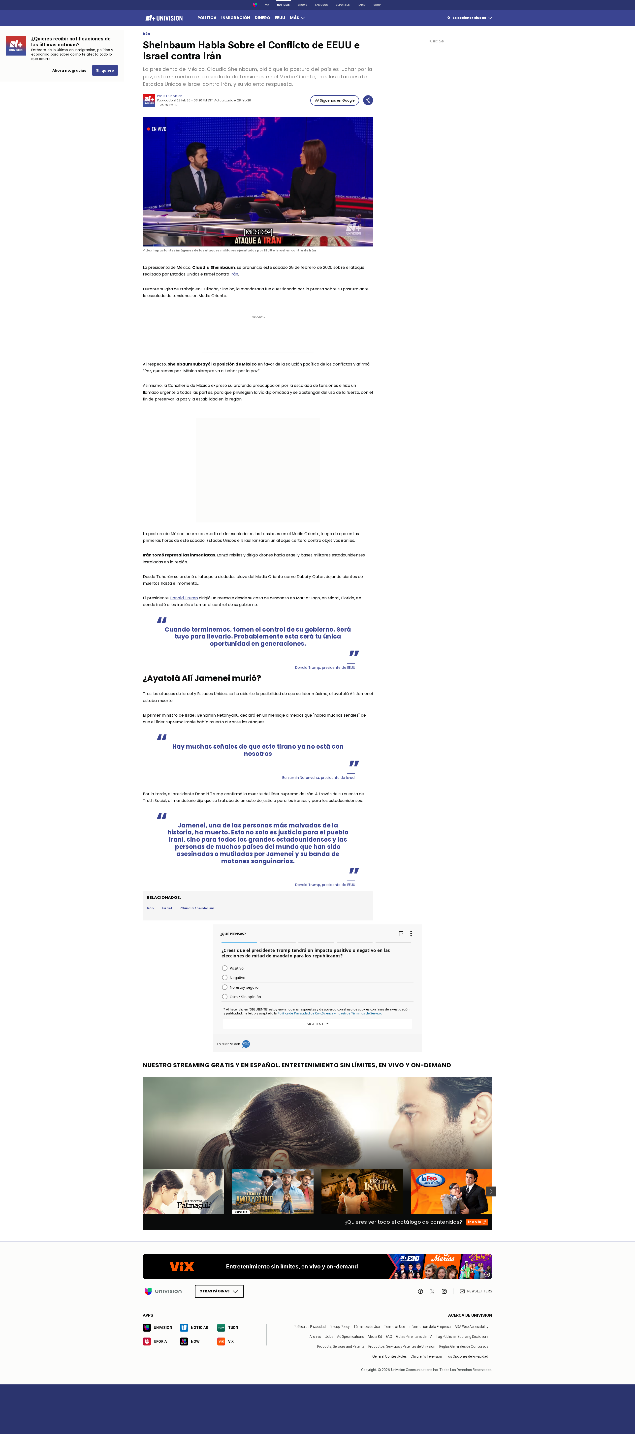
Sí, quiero (105, 70)
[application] (258, 181)
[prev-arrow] (140, 1191)
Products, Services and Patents (340, 1346)
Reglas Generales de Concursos (463, 1346)
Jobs (329, 1337)
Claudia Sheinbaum (197, 908)
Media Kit (375, 1337)
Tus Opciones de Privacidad (467, 1356)
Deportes (343, 4)
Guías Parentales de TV (414, 1337)
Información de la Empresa (430, 1327)
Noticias (283, 4)
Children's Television (426, 1356)
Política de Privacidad (310, 1327)
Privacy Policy (339, 1327)
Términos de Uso (366, 1327)
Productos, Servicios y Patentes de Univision (401, 1346)
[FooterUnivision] (163, 1291)
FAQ (389, 1337)
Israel (167, 908)
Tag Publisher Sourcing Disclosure (462, 1337)
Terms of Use (394, 1327)
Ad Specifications (350, 1337)
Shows (302, 4)
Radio (362, 4)
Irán (146, 34)
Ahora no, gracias (69, 70)
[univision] (163, 18)
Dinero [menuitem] (262, 18)
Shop (377, 4)
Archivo (315, 1337)
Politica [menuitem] (207, 18)
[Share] (368, 100)
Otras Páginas (214, 1291)
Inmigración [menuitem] (235, 18)
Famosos (321, 4)
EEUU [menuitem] (280, 18)
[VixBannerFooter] (317, 1266)
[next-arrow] (491, 1191)
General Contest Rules (389, 1356)
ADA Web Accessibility (471, 1327)
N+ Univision (172, 96)
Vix (267, 4)
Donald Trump (184, 598)
